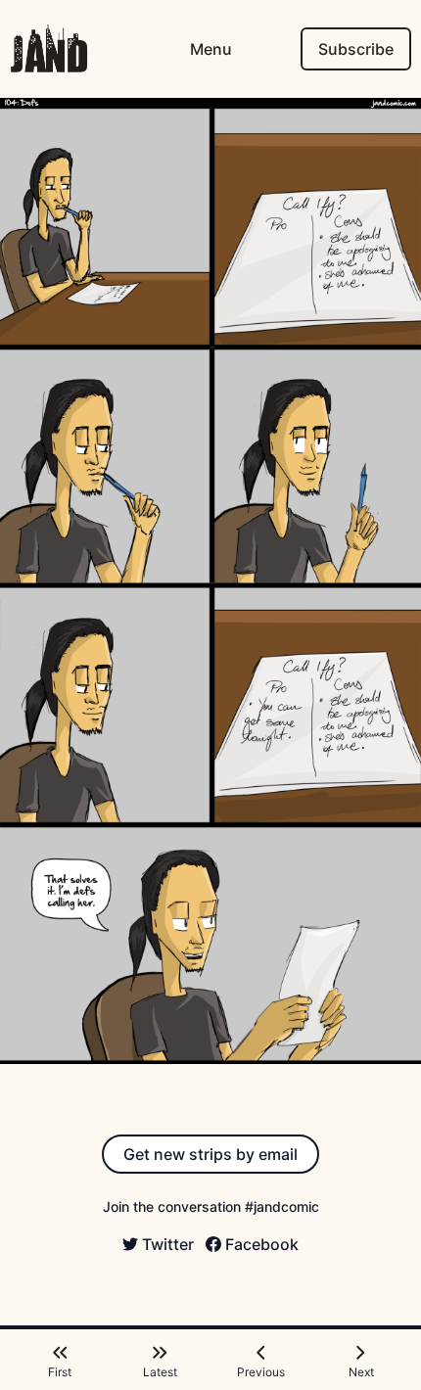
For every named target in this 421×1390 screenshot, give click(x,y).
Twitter (168, 1244)
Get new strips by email (210, 1154)
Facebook (262, 1244)
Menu (211, 49)
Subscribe (356, 49)
